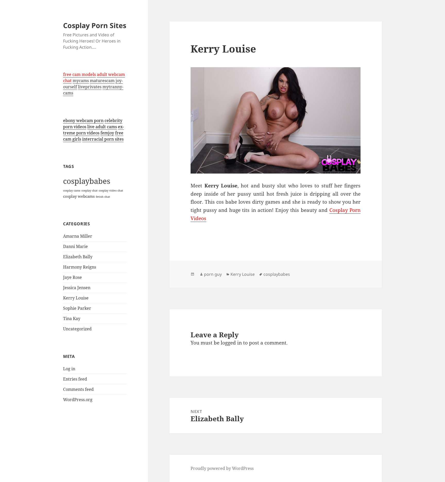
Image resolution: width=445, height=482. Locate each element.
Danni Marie (75, 246)
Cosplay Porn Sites (94, 25)
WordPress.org (77, 399)
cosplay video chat (111, 190)
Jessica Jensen (76, 287)
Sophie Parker (77, 308)
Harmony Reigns (79, 267)
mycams (81, 80)
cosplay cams (71, 190)
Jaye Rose (72, 277)
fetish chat (103, 197)
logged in (231, 342)
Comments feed (78, 389)
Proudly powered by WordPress (222, 468)
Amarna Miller (77, 236)
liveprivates (89, 87)
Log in (69, 369)
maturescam (102, 80)
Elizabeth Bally (77, 257)
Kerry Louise (76, 298)
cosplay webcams (79, 196)
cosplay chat (89, 190)
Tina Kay (71, 318)
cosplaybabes (86, 181)
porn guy (213, 274)
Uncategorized (77, 329)
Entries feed (75, 379)
